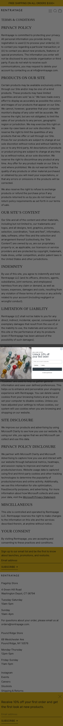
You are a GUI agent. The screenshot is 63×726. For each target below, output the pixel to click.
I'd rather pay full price (47, 372)
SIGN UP (47, 369)
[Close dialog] (61, 349)
